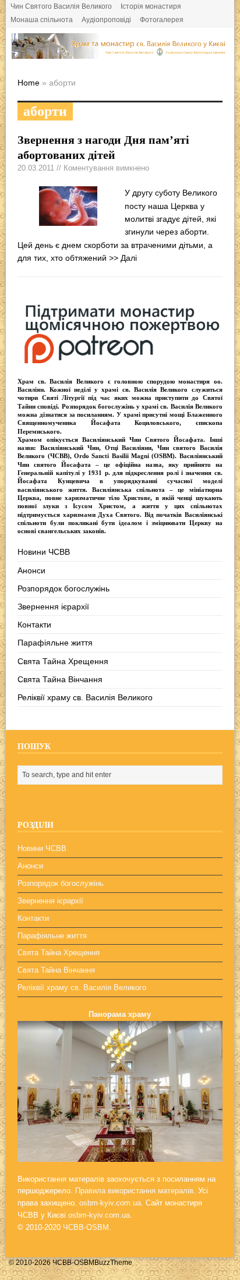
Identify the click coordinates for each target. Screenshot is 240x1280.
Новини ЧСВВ (43, 551)
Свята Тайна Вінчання (60, 679)
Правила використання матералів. (135, 1190)
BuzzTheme (113, 1262)
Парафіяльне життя (55, 642)
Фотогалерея (161, 20)
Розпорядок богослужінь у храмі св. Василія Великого (142, 406)
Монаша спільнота (41, 20)
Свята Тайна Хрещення (62, 661)
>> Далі (123, 258)
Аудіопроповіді (106, 20)
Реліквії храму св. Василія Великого (85, 697)
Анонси (31, 570)
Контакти (34, 624)
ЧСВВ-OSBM (86, 1227)
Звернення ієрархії (53, 606)
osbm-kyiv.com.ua (110, 1203)
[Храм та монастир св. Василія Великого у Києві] (120, 52)
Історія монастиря (151, 6)
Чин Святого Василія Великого (61, 6)
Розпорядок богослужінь (63, 588)
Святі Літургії (63, 397)
